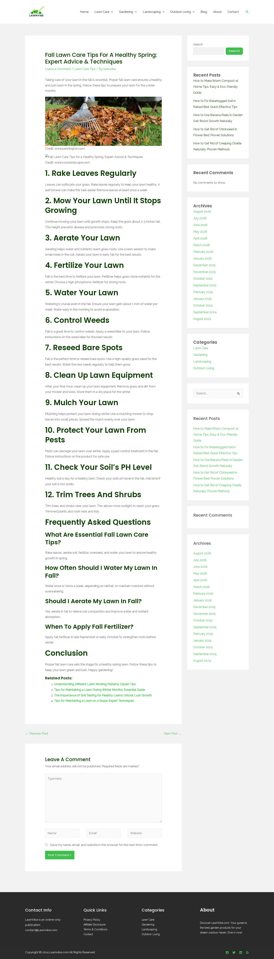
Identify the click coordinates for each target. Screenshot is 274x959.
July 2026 (200, 218)
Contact (233, 12)
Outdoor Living (180, 12)
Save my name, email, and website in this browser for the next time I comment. (104, 845)
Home (84, 12)
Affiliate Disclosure (94, 924)
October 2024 (203, 305)
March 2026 (201, 245)
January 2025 (202, 298)
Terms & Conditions (95, 929)
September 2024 (205, 312)
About (217, 12)
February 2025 (203, 292)
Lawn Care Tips (85, 69)
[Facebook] (227, 952)
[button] (111, 12)
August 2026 (202, 211)
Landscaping (152, 12)
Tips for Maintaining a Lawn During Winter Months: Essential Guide (99, 689)
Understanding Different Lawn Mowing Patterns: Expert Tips (95, 684)
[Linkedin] (240, 952)
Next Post (172, 733)
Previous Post (37, 733)
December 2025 (204, 265)
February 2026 (203, 252)
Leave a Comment (58, 69)
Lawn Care (102, 12)
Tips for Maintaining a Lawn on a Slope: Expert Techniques (94, 700)
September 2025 (204, 285)
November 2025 (204, 272)
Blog (204, 12)
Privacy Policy (92, 919)
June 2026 (200, 225)
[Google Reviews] (247, 952)
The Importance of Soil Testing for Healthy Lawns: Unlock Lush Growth (103, 695)
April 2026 (200, 238)
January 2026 (202, 258)
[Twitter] (233, 952)
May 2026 (200, 231)
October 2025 (202, 278)
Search (198, 44)
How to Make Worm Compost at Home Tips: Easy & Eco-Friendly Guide (215, 86)
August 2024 (202, 319)
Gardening (126, 12)
